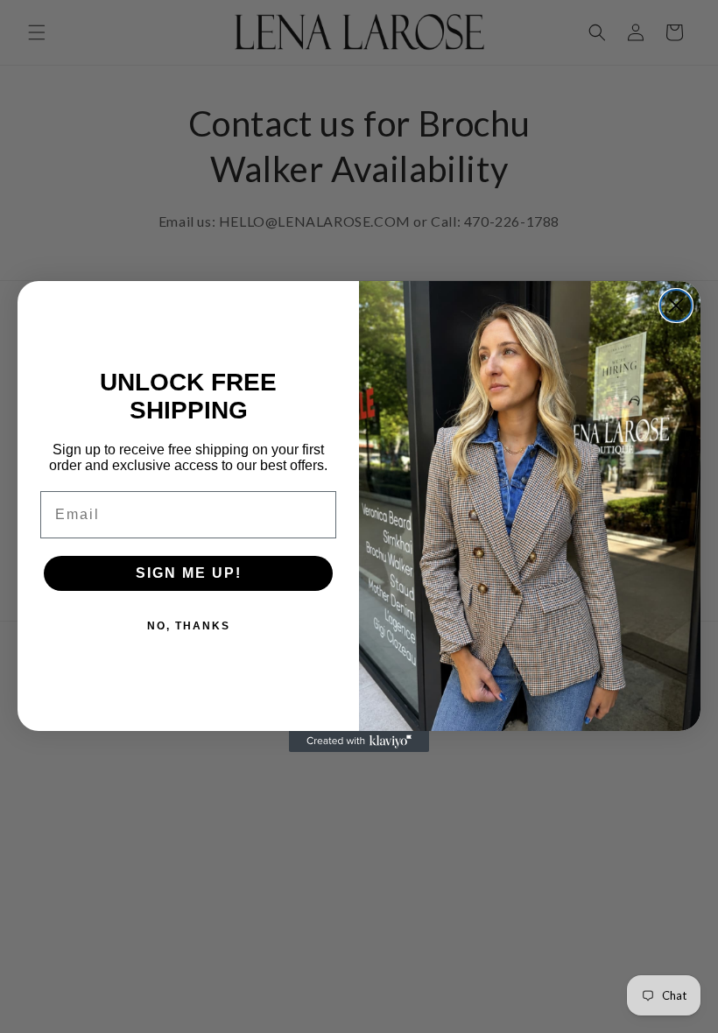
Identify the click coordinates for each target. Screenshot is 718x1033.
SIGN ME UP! (189, 573)
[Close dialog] (676, 305)
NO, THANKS (188, 626)
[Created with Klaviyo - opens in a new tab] (359, 741)
